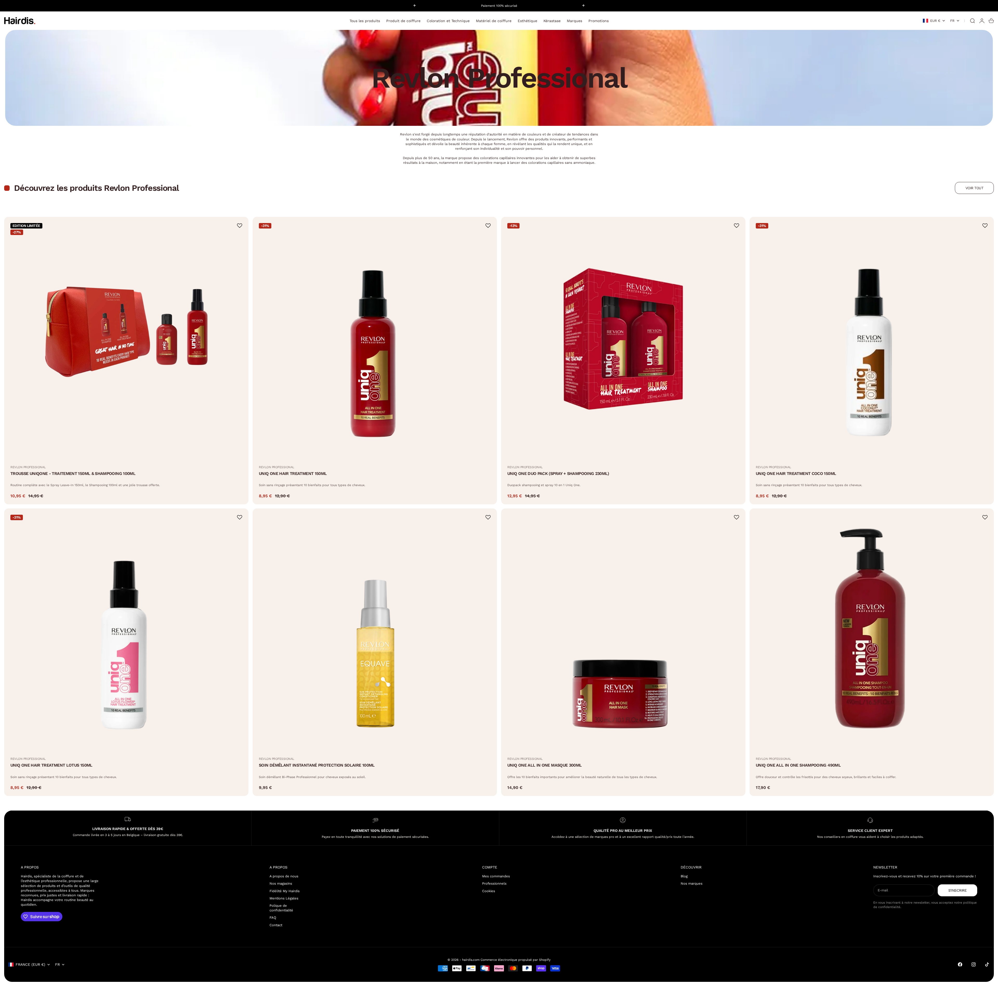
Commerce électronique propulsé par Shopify (515, 960)
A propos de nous (284, 876)
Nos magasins (281, 883)
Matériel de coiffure (493, 21)
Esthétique (527, 21)
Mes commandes (496, 876)
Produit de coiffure (403, 21)
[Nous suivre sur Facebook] (960, 964)
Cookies (488, 891)
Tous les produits (365, 21)
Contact (276, 925)
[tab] (92, 188)
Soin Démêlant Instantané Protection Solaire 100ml (317, 765)
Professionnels (494, 883)
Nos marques (691, 883)
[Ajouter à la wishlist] (239, 225)
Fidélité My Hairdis (285, 891)
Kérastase (552, 21)
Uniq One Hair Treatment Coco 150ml (796, 473)
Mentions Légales (284, 898)
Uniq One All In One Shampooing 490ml (798, 765)
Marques (574, 21)
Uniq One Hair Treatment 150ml (293, 473)
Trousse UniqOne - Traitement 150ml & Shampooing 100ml (72, 473)
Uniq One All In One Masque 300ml (544, 765)
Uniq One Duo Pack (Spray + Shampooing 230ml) (558, 473)
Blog (684, 876)
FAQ (273, 917)
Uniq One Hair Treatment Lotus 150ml (51, 765)
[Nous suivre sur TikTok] (987, 964)
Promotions (598, 21)
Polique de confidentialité (281, 908)
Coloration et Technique (448, 21)
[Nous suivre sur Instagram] (973, 964)
